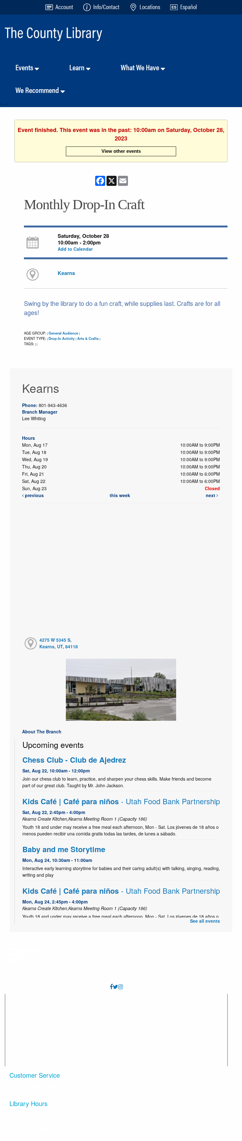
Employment (98, 1051)
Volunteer (165, 1009)
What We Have (141, 67)
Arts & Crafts (88, 338)
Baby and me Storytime (63, 849)
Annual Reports (101, 1037)
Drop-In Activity (62, 338)
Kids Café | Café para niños (121, 801)
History (92, 1023)
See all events (205, 921)
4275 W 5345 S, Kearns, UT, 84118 (58, 643)
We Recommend (37, 89)
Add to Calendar (75, 249)
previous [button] (34, 495)
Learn (77, 67)
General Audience (63, 332)
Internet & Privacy (103, 1009)
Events (25, 67)
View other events (121, 151)
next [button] (211, 495)
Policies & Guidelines (37, 1051)
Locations (24, 1023)
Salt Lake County (173, 1037)
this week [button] (120, 495)
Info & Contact (29, 1037)
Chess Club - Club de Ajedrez (74, 759)
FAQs (19, 1009)
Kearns (66, 273)
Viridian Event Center (178, 1023)
